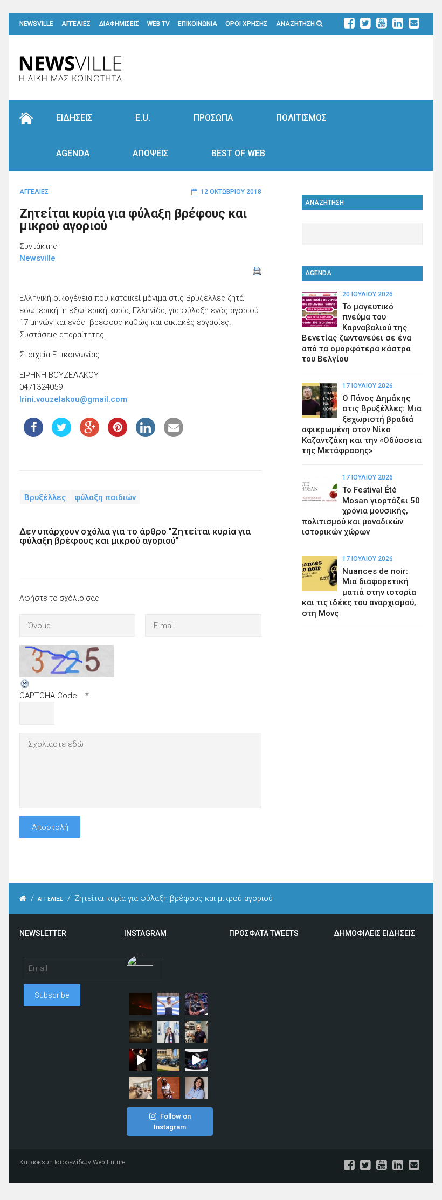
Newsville (37, 258)
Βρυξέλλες (45, 497)
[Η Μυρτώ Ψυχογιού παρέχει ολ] (196, 1088)
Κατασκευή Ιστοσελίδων (55, 1162)
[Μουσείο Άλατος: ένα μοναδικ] (196, 1032)
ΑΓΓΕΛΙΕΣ (76, 23)
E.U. (142, 118)
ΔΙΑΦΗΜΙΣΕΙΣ (119, 23)
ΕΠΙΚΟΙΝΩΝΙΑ (197, 23)
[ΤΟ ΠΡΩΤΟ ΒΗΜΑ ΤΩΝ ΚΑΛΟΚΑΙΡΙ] (168, 1060)
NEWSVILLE (36, 23)
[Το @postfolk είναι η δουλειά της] (196, 1060)
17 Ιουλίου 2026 (367, 386)
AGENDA (72, 153)
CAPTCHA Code (48, 695)
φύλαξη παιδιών (105, 497)
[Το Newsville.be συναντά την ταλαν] (168, 1032)
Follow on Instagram (172, 1121)
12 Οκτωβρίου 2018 (231, 192)
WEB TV (158, 23)
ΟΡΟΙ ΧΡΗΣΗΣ (246, 23)
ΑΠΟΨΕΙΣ (150, 153)
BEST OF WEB (238, 153)
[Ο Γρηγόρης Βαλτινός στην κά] (140, 1060)
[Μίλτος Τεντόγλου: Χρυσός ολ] (168, 1004)
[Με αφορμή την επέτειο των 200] (140, 1032)
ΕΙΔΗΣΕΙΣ (74, 118)
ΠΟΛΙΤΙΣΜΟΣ (301, 118)
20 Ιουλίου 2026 (367, 294)
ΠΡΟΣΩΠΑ (213, 118)
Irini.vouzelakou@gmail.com (73, 399)
